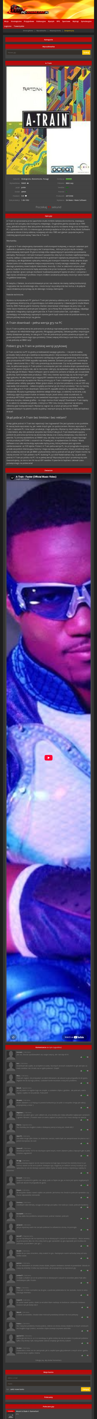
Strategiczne (16, 21)
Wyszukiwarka (41, 31)
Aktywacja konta (55, 31)
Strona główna (28, 31)
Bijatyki (51, 21)
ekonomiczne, (37, 179)
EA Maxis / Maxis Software (76, 200)
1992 (27, 200)
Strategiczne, (26, 179)
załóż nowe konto (17, 1389)
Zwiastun (48, 470)
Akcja (6, 21)
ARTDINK (69, 196)
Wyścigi (76, 21)
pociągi (45, 179)
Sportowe (66, 21)
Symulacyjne (86, 21)
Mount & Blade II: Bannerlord (27, 1411)
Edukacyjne (41, 21)
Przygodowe (29, 21)
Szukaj (86, 52)
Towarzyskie (19, 26)
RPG (58, 21)
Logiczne (7, 26)
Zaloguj (86, 1389)
